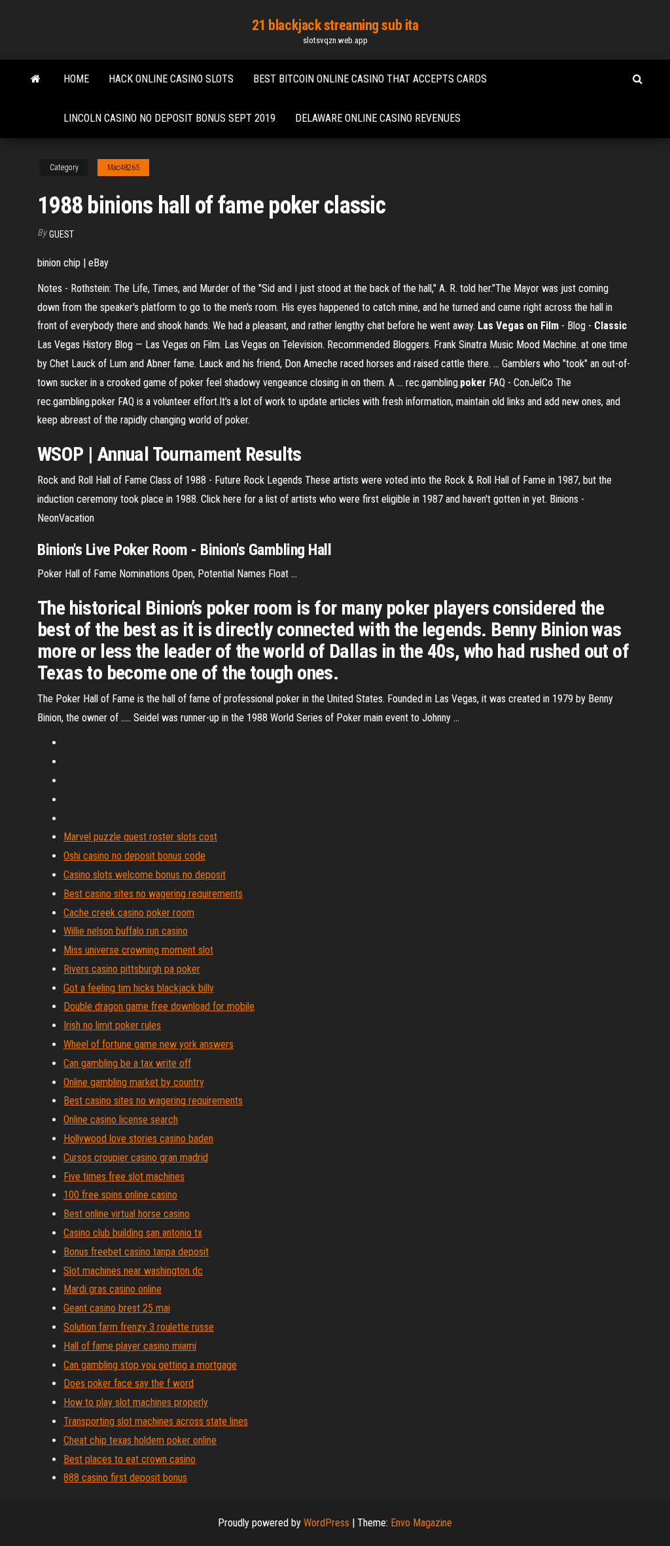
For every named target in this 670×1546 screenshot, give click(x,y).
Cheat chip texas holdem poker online (140, 1440)
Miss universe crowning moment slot (138, 950)
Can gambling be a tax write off (127, 1063)
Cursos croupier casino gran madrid (135, 1157)
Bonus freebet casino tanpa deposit (136, 1252)
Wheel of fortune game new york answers (148, 1044)
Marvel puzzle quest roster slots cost (140, 837)
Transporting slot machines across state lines (155, 1421)
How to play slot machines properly (135, 1402)
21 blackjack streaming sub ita (335, 25)
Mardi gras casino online (112, 1289)
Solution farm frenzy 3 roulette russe (138, 1327)
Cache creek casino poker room (128, 913)
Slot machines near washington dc (133, 1271)
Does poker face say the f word (128, 1383)
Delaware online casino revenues (378, 118)
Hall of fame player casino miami (129, 1346)
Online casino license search (120, 1119)
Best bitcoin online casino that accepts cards (370, 79)
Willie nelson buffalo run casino (125, 931)
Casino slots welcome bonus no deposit (144, 875)
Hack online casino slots (171, 79)
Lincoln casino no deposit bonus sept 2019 (169, 118)
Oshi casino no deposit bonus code (134, 856)
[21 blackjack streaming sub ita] (36, 79)
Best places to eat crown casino (129, 1459)
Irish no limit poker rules (112, 1025)
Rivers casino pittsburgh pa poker (131, 969)
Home (76, 79)
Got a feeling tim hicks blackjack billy (138, 988)
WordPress (326, 1523)
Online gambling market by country (133, 1082)
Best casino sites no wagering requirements (153, 894)
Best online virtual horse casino (126, 1214)
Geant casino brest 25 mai (116, 1308)
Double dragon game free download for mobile (159, 1006)
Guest (61, 234)
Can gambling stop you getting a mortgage (150, 1365)
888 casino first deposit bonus (125, 1477)
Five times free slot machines (124, 1176)
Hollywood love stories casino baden (138, 1138)
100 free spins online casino (120, 1195)
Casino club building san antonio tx (132, 1233)
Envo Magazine (421, 1523)
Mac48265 (123, 167)
